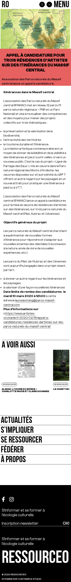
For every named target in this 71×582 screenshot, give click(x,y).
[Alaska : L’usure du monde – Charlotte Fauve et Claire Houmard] (26, 372)
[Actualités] (35, 420)
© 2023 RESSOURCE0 (14, 574)
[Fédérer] (35, 450)
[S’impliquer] (35, 430)
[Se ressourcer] (35, 440)
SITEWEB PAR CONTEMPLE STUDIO (21, 579)
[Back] (49, 4)
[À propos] (35, 459)
